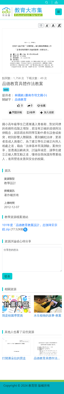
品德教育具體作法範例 (48, 358)
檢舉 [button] (32, 112)
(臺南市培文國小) (35, 95)
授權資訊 (9, 190)
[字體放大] (59, 25)
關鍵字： (8, 99)
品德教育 (21, 99)
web (6, 89)
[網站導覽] (57, 2)
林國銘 (19, 95)
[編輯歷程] (41, 25)
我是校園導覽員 (12, 315)
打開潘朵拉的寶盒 (14, 358)
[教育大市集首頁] (22, 11)
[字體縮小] (47, 25)
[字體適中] (53, 25)
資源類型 (9, 178)
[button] (41, 105)
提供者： (8, 95)
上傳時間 (9, 203)
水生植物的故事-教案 (47, 315)
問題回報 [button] (17, 112)
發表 (7, 276)
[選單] (58, 11)
